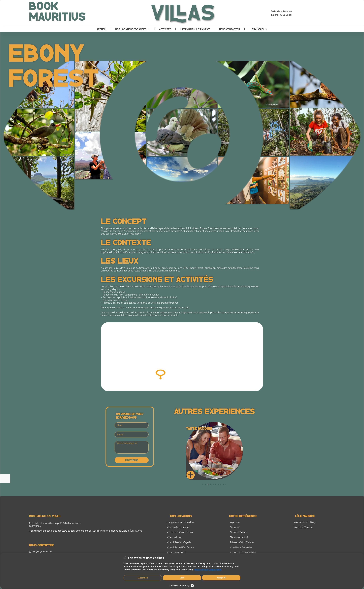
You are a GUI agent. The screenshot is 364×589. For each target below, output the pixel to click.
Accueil (101, 29)
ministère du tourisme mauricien (74, 530)
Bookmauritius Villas (44, 516)
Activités (165, 29)
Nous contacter (229, 29)
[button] (188, 448)
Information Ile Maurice (195, 29)
